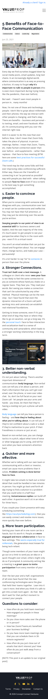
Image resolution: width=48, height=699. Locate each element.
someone (35, 259)
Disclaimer (26, 689)
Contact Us (38, 689)
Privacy (16, 689)
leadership (25, 34)
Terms (8, 689)
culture (17, 34)
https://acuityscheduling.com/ (20, 514)
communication (8, 34)
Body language (9, 414)
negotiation (35, 34)
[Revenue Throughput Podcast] (24, 352)
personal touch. (13, 322)
